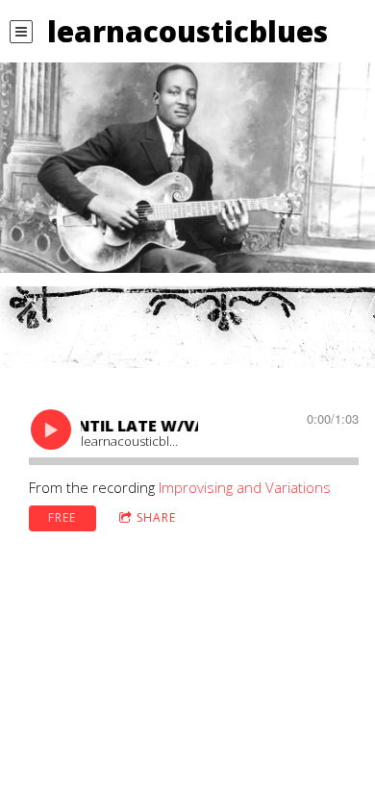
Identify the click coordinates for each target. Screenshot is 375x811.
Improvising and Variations (245, 487)
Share (156, 517)
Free (62, 517)
